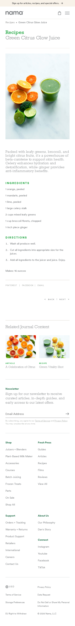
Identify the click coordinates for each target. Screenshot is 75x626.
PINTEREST (11, 285)
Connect (43, 540)
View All (42, 483)
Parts (8, 490)
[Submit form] (67, 414)
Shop (8, 442)
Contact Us (11, 563)
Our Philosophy (46, 522)
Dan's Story (44, 529)
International (12, 550)
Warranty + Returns (16, 529)
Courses (10, 470)
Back (51, 299)
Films (41, 470)
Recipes (10, 22)
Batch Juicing (13, 477)
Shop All (10, 504)
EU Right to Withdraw (16, 613)
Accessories (12, 463)
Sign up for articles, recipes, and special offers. (35, 3)
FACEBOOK (27, 285)
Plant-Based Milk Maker (19, 456)
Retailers (10, 543)
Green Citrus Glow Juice (32, 22)
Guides (42, 449)
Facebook (43, 560)
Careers (9, 557)
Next (62, 299)
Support (10, 515)
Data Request (44, 595)
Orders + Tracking (15, 522)
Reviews (42, 477)
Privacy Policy (60, 420)
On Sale (9, 497)
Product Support (14, 536)
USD (12, 586)
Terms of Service (42, 420)
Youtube (42, 553)
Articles (42, 456)
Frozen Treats (13, 483)
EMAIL (41, 285)
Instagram (43, 546)
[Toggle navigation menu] (67, 13)
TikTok (41, 567)
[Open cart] (59, 13)
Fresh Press (44, 442)
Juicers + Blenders (15, 449)
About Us (43, 515)
